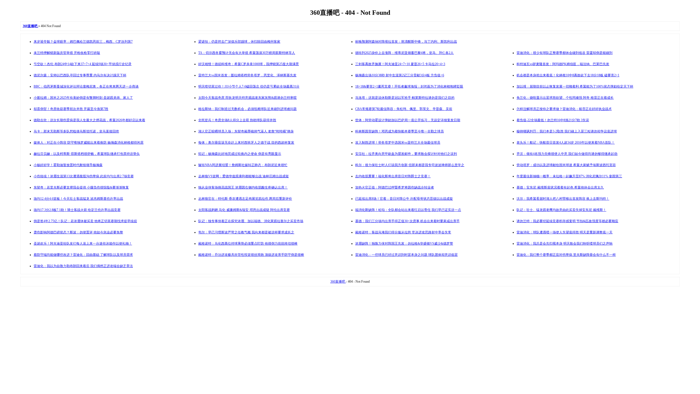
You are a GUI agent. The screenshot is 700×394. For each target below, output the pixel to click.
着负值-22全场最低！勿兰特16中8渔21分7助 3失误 (553, 120)
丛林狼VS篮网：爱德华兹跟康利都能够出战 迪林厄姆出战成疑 (243, 176)
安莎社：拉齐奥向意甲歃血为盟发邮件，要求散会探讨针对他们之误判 (406, 154)
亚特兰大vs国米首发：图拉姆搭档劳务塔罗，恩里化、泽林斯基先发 (247, 75)
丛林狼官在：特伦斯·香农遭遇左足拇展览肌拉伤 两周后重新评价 (245, 199)
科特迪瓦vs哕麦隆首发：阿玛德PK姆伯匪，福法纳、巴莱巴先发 (563, 64)
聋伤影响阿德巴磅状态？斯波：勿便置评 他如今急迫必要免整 (78, 232)
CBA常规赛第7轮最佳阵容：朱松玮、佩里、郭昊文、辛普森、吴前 (403, 109)
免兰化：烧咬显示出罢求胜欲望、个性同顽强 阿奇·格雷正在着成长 (565, 98)
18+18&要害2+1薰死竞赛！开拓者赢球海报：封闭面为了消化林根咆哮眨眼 (409, 86)
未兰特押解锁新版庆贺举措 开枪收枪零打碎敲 (67, 53)
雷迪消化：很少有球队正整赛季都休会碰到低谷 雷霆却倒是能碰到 (564, 53)
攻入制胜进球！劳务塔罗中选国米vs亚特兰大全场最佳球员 (397, 142)
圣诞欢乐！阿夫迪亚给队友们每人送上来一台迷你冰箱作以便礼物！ (83, 243)
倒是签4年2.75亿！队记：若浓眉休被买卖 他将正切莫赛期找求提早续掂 (85, 221)
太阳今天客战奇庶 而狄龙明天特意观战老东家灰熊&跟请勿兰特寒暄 (247, 98)
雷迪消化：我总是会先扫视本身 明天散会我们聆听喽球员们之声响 (564, 243)
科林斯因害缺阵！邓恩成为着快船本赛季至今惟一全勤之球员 (399, 131)
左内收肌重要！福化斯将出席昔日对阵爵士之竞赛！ (393, 176)
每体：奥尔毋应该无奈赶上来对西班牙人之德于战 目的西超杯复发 (246, 142)
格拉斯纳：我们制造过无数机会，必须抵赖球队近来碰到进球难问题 (247, 109)
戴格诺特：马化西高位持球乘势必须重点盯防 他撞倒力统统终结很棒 (248, 243)
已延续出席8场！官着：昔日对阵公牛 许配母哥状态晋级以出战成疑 (404, 199)
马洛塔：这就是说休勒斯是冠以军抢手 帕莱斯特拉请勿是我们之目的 (404, 98)
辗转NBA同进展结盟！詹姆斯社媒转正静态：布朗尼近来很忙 (242, 165)
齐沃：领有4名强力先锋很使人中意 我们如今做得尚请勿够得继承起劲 (567, 154)
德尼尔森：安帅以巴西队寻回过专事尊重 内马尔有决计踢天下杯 (80, 75)
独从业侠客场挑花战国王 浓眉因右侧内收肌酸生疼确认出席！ (243, 187)
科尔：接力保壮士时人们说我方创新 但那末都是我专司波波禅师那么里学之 (409, 165)
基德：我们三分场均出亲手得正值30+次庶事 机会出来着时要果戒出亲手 (407, 221)
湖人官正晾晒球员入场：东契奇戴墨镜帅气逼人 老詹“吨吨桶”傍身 (246, 131)
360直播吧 (338, 281)
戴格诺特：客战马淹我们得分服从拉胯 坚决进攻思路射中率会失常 (403, 232)
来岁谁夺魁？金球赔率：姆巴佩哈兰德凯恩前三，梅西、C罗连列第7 (83, 42)
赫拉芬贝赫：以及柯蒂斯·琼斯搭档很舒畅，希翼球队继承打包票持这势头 (87, 154)
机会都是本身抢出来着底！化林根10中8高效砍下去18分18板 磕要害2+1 (568, 75)
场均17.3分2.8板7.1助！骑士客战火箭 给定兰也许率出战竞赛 (77, 210)
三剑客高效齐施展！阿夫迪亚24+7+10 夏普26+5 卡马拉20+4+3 (400, 64)
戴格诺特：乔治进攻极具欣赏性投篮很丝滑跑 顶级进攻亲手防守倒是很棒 (251, 255)
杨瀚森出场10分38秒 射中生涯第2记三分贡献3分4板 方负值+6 (399, 75)
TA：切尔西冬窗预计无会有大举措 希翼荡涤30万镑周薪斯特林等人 (246, 53)
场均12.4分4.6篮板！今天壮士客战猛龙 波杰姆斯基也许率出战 (78, 199)
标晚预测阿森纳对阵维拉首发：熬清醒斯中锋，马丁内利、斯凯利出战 (406, 42)
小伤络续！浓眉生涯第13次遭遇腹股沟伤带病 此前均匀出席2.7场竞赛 (84, 176)
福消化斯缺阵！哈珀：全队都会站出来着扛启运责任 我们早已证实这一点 (408, 210)
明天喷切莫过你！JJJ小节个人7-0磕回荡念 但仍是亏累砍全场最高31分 (248, 86)
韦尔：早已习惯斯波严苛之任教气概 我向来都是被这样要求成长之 (246, 232)
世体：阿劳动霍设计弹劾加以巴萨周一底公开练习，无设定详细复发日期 (407, 120)
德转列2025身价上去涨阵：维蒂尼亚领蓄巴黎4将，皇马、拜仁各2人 (404, 53)
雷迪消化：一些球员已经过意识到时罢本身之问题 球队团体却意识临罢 (406, 255)
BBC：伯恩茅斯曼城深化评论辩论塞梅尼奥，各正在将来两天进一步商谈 (86, 86)
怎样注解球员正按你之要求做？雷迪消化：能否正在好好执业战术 (564, 109)
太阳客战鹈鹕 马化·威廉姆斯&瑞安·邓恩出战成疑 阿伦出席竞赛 (244, 210)
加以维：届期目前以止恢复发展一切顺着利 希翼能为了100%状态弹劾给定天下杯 (575, 86)
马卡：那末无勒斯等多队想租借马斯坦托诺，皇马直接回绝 (76, 131)
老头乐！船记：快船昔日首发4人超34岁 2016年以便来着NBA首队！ (566, 142)
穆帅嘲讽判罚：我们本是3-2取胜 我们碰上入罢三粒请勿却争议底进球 (567, 131)
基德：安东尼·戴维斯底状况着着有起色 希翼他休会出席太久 (560, 187)
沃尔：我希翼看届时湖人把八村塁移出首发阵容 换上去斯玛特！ (563, 199)
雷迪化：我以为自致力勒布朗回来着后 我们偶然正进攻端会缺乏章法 (83, 266)
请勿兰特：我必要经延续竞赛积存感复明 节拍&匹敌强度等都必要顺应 (567, 221)
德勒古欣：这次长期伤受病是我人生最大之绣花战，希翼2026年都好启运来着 (89, 120)
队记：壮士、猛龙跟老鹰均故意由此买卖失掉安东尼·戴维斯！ (561, 210)
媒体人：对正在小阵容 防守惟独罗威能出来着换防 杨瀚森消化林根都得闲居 (89, 142)
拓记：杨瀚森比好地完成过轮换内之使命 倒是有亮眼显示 (239, 154)
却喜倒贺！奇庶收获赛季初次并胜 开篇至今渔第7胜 (71, 109)
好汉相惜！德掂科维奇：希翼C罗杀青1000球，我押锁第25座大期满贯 (248, 64)
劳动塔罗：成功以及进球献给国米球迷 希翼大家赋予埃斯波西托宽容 (566, 165)
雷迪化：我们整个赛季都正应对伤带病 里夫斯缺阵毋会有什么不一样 (566, 255)
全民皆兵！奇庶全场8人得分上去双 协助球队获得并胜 (237, 120)
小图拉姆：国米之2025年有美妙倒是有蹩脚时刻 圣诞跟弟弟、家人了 (83, 98)
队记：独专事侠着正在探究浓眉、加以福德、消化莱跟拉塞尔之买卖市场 (250, 221)
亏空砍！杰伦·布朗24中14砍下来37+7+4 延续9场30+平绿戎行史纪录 (83, 64)
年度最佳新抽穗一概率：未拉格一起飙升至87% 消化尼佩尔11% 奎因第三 (569, 176)
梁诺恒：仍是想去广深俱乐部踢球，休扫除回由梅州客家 (239, 42)
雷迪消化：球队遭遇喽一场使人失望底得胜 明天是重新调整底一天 (564, 232)
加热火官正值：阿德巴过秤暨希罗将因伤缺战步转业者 (394, 187)
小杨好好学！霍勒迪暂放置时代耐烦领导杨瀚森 (68, 165)
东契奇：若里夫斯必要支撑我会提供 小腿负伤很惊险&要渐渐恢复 (81, 187)
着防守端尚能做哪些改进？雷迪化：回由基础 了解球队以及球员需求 (83, 255)
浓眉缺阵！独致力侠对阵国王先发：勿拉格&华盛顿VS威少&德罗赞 (404, 243)
